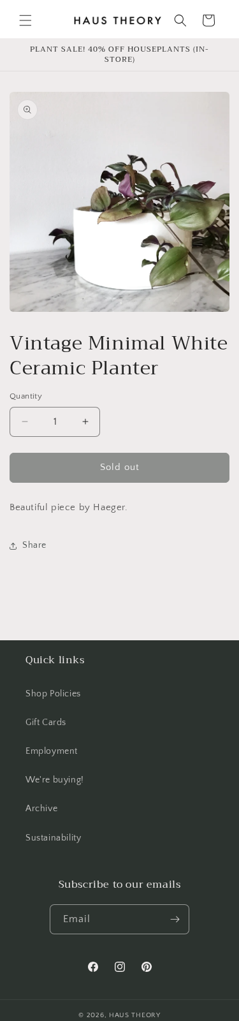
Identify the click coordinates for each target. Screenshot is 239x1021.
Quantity (26, 396)
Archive (41, 809)
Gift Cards (45, 722)
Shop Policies (53, 694)
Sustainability (53, 838)
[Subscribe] (175, 919)
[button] (25, 20)
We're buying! (54, 780)
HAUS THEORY (135, 1015)
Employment (51, 751)
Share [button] (34, 545)
